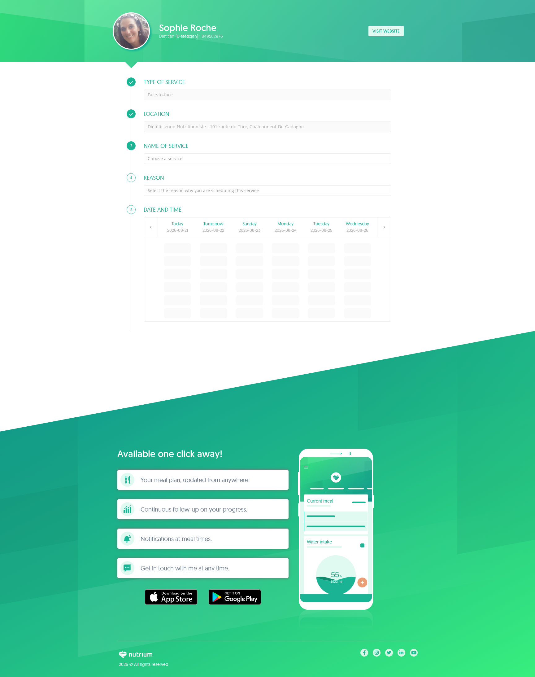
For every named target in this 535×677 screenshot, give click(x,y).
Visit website (386, 31)
